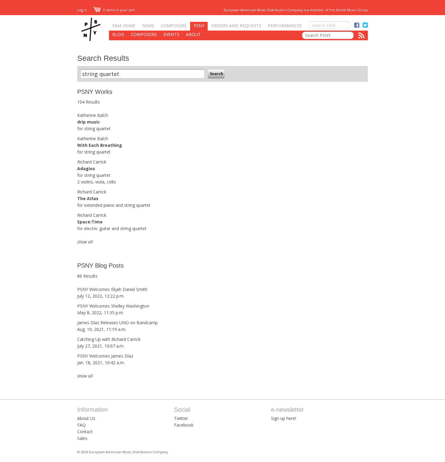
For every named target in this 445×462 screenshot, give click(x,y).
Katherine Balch (92, 115)
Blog (118, 34)
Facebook (183, 425)
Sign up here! (283, 418)
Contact (85, 431)
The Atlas (87, 198)
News (148, 25)
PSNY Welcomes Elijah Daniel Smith (112, 289)
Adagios (86, 168)
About (193, 34)
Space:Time (90, 222)
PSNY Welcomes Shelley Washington (113, 306)
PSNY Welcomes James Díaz (105, 356)
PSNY (198, 25)
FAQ (81, 425)
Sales (82, 438)
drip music (88, 122)
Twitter (181, 418)
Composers (174, 25)
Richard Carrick (91, 162)
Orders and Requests (236, 25)
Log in (82, 10)
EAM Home (123, 25)
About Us (86, 418)
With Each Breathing (99, 145)
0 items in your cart (118, 10)
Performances (285, 25)
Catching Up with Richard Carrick (108, 339)
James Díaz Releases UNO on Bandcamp (117, 322)
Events (171, 34)
